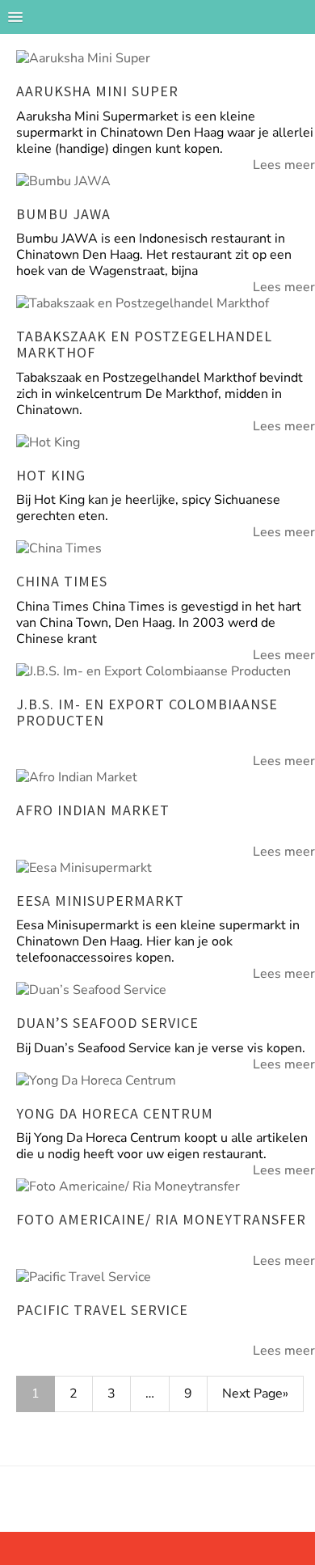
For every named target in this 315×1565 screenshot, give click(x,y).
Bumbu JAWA (63, 214)
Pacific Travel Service (102, 1310)
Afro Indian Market (93, 810)
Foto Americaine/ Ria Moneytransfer (161, 1219)
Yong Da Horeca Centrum (114, 1113)
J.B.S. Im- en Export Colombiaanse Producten (147, 712)
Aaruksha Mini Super (97, 91)
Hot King (51, 475)
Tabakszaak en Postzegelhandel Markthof (144, 344)
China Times (61, 581)
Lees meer (284, 165)
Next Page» (255, 1393)
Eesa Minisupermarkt (100, 900)
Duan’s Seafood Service (107, 1022)
